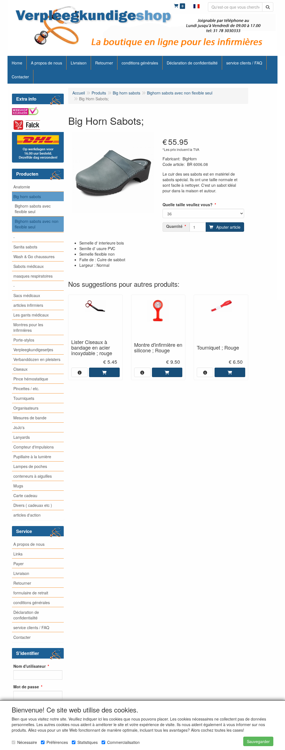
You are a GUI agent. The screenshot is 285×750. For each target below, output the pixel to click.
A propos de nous (29, 544)
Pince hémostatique (30, 379)
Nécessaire (27, 742)
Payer (18, 563)
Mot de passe (26, 686)
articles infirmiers (28, 305)
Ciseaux (20, 369)
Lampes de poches (30, 466)
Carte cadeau (25, 495)
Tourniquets (23, 398)
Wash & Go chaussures (34, 256)
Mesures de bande (29, 417)
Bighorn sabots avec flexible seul (33, 208)
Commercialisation (123, 742)
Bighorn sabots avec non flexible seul (36, 224)
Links (18, 554)
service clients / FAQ (31, 627)
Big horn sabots (27, 196)
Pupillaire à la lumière (32, 456)
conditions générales (31, 602)
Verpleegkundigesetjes (33, 349)
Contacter (22, 637)
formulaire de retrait (30, 592)
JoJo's (18, 427)
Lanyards (21, 437)
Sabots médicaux (28, 266)
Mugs (18, 486)
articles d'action (27, 515)
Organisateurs (25, 408)
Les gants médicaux (31, 315)
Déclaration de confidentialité (26, 615)
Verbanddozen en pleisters (36, 359)
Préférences (57, 742)
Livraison (21, 573)
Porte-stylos (23, 340)
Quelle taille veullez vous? (188, 204)
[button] (196, 5)
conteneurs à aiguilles (32, 476)
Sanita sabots (25, 247)
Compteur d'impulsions (33, 447)
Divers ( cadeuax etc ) (32, 505)
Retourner (22, 583)
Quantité (174, 226)
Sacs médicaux (26, 295)
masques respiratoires (33, 276)
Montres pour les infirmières (28, 327)
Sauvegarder (258, 741)
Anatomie (21, 187)
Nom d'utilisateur (29, 666)
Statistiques (87, 742)
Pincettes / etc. (26, 388)
